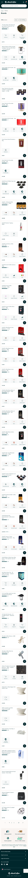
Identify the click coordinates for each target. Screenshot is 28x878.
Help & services (4, 855)
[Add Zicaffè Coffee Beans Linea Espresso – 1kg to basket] (24, 385)
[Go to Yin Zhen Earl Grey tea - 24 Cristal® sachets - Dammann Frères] (14, 623)
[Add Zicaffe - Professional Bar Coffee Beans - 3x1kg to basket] (24, 218)
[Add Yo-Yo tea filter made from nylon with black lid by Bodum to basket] (24, 609)
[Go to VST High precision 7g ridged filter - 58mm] (14, 813)
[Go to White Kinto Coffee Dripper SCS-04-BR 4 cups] (14, 696)
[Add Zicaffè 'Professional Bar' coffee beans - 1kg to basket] (24, 510)
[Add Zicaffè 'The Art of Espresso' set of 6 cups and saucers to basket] (24, 490)
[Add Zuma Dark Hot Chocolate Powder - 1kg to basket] (24, 176)
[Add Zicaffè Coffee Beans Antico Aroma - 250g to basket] (24, 448)
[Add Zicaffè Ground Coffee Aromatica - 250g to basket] (24, 301)
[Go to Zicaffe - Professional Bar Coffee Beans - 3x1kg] (14, 211)
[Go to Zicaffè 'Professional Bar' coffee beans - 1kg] (14, 503)
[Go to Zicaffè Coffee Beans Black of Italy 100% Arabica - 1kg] (14, 420)
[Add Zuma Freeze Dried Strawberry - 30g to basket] (24, 155)
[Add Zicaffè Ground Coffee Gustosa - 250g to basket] (24, 281)
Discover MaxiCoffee (5, 851)
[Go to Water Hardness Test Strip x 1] (14, 737)
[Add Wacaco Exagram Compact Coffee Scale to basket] (24, 802)
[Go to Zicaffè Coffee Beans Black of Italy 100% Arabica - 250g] (14, 399)
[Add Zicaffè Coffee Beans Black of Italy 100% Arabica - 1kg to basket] (24, 427)
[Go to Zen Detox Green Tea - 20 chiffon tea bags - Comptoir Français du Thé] (14, 581)
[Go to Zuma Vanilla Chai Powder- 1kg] (14, 76)
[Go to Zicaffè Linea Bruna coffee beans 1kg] (14, 252)
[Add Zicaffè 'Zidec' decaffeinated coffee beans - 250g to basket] (24, 469)
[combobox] (14, 5)
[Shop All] (2, 2)
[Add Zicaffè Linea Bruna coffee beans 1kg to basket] (24, 260)
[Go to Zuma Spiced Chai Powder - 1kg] (14, 127)
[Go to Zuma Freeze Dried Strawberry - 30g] (14, 148)
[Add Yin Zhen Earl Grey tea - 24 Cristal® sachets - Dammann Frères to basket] (24, 631)
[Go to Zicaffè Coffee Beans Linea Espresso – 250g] (14, 357)
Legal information (5, 858)
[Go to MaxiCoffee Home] (10, 2)
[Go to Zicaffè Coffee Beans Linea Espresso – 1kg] (14, 378)
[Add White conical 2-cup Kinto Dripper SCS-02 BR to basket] (24, 724)
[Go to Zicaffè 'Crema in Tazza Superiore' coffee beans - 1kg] (14, 545)
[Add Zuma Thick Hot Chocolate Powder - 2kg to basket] (24, 113)
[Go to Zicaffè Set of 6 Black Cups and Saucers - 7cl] (14, 190)
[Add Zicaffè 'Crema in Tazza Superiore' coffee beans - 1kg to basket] (24, 552)
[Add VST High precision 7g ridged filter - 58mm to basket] (24, 817)
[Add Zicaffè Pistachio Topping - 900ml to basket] (24, 239)
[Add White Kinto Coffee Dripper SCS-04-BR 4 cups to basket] (24, 703)
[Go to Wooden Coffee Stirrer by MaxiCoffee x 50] (14, 657)
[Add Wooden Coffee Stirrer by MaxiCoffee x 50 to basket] (24, 661)
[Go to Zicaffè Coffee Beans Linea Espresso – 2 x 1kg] (14, 336)
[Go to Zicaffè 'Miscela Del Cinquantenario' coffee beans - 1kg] (14, 524)
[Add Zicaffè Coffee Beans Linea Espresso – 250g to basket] (24, 364)
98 (18, 822)
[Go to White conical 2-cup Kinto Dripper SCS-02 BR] (14, 716)
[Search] (2, 5)
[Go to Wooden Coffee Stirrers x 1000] (14, 642)
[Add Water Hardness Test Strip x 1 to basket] (24, 746)
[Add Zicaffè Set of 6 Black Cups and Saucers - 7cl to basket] (24, 197)
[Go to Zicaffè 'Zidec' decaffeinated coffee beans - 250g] (14, 461)
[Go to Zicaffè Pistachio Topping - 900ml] (14, 231)
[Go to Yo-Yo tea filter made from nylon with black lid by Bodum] (14, 602)
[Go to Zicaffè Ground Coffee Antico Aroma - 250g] (14, 315)
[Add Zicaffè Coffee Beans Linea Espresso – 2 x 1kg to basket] (24, 343)
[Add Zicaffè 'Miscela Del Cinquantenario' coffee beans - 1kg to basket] (24, 531)
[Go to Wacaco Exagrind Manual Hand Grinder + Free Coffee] (14, 780)
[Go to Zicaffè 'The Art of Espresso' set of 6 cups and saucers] (14, 482)
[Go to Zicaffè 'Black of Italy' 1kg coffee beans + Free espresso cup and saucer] (14, 563)
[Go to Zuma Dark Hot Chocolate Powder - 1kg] (14, 169)
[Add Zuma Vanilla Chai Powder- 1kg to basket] (24, 83)
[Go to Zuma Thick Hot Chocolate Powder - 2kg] (14, 109)
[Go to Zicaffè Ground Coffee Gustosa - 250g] (14, 273)
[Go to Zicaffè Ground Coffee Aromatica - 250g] (14, 294)
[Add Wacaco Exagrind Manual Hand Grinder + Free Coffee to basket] (24, 787)
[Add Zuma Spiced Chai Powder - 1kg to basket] (24, 134)
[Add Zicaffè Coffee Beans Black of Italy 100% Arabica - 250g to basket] (24, 406)
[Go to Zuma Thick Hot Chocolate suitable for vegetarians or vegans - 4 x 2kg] (14, 94)
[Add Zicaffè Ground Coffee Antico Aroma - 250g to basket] (24, 322)
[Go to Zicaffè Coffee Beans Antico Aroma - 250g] (14, 441)
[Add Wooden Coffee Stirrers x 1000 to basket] (24, 646)
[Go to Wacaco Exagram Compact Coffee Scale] (14, 798)
